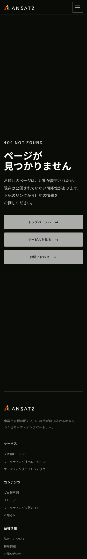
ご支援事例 (11, 492)
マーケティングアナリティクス (25, 469)
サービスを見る (39, 239)
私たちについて (14, 538)
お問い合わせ (40, 257)
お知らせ (10, 515)
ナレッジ (10, 500)
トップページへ (39, 222)
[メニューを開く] (77, 7)
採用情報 (10, 546)
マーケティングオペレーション (25, 461)
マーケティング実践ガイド (22, 507)
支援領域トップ (14, 454)
